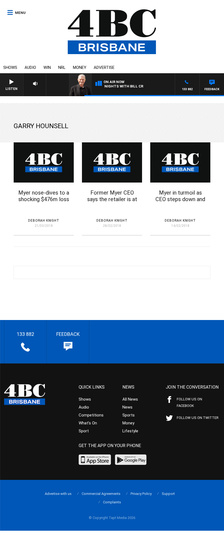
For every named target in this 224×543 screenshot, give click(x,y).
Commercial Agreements (101, 494)
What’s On (88, 423)
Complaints (112, 502)
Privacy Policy (141, 494)
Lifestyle (130, 430)
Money (79, 67)
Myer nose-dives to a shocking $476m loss (43, 195)
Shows (10, 67)
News (127, 407)
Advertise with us (58, 494)
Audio (30, 67)
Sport (84, 430)
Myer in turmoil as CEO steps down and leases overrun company (180, 202)
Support (168, 494)
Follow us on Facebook (189, 402)
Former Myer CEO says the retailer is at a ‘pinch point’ (112, 199)
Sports (128, 415)
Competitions (91, 415)
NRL (62, 67)
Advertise (104, 67)
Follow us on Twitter (198, 418)
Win (47, 67)
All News (130, 399)
